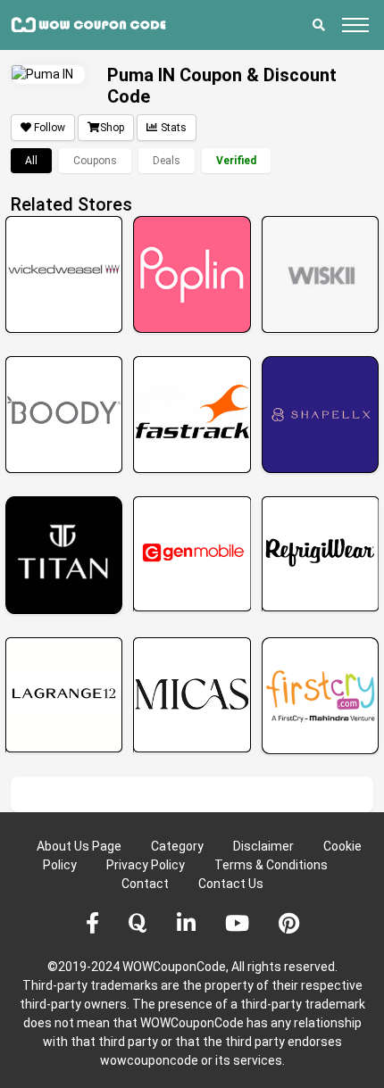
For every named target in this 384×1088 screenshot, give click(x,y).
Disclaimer (263, 846)
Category (177, 846)
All (31, 160)
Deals (166, 160)
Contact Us (230, 883)
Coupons (95, 160)
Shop (112, 127)
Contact (145, 883)
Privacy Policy (145, 865)
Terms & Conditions (271, 865)
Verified (236, 160)
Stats (174, 127)
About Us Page (79, 846)
